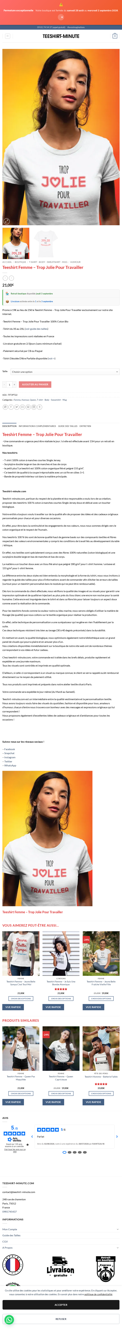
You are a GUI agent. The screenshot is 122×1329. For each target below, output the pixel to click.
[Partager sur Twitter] (16, 407)
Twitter (8, 761)
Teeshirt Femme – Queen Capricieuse (61, 1078)
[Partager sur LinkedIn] (34, 407)
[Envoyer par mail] (22, 407)
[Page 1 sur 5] (64, 1152)
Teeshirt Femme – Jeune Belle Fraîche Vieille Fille (101, 983)
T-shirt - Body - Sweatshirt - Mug (48, 262)
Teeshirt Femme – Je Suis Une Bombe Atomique (61, 983)
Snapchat (9, 753)
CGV (5, 1241)
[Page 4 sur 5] (80, 1152)
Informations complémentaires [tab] (37, 426)
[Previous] (9, 137)
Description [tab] (9, 426)
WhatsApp (10, 765)
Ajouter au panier (35, 384)
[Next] (113, 137)
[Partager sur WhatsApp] (5, 407)
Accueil (7, 262)
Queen (33, 400)
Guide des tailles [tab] (67, 426)
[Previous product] (11, 278)
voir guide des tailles (36, 328)
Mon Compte (9, 1229)
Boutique (20, 262)
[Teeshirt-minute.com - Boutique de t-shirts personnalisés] (61, 36)
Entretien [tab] (85, 426)
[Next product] (5, 278)
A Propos (7, 1247)
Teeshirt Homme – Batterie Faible (101, 1076)
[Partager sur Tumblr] (39, 407)
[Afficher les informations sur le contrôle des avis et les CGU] (27, 1144)
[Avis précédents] (32, 1136)
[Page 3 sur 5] (75, 1152)
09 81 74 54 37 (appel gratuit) (51, 27)
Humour (75, 262)
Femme (17, 400)
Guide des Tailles (11, 1235)
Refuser (61, 1319)
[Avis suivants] (117, 1136)
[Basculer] (118, 1229)
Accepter (61, 1304)
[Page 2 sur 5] (69, 1152)
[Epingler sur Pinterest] (28, 407)
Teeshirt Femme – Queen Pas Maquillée (21, 1078)
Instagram (9, 757)
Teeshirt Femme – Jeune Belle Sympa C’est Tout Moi (21, 983)
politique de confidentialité (98, 1294)
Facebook (9, 749)
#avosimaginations (76, 27)
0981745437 (9, 1211)
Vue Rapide (13, 1007)
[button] (7, 36)
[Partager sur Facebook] (11, 407)
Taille (4, 371)
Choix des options (21, 999)
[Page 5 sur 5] (85, 1152)
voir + (51, 358)
